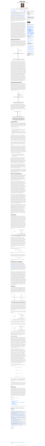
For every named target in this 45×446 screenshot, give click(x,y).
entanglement (29, 28)
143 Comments (19, 13)
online (30, 31)
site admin (32, 34)
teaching (29, 35)
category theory (32, 27)
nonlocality (28, 31)
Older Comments (13, 409)
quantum (17, 406)
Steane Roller (13, 401)
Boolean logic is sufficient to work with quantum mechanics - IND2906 (31, 51)
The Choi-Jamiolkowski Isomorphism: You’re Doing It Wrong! (31, 47)
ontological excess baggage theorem (14, 266)
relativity (27, 34)
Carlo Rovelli (28, 27)
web (31, 35)
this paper (15, 171)
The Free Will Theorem (14, 403)
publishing (28, 33)
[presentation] (24, 44)
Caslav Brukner (30, 27)
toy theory (19, 210)
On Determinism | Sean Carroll (15, 420)
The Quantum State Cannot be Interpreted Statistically (20, 14)
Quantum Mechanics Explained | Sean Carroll (16, 419)
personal (30, 32)
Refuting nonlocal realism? (14, 404)
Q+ (29, 33)
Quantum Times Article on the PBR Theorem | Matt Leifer (17, 411)
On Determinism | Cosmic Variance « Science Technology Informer (18, 414)
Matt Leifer (22, 1)
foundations (29, 29)
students (33, 34)
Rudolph (16, 15)
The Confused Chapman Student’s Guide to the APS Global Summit (30, 38)
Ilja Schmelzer (29, 44)
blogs (32, 26)
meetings (29, 30)
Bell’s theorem (14, 264)
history (32, 29)
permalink (22, 406)
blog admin (30, 26)
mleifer (16, 13)
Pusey (11, 15)
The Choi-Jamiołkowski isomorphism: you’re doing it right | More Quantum (31, 46)
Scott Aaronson (29, 34)
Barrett (13, 15)
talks (28, 35)
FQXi (31, 29)
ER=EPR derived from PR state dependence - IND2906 (30, 49)
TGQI (30, 35)
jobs (32, 30)
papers (15, 406)
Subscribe (29, 22)
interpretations (14, 406)
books (33, 26)
